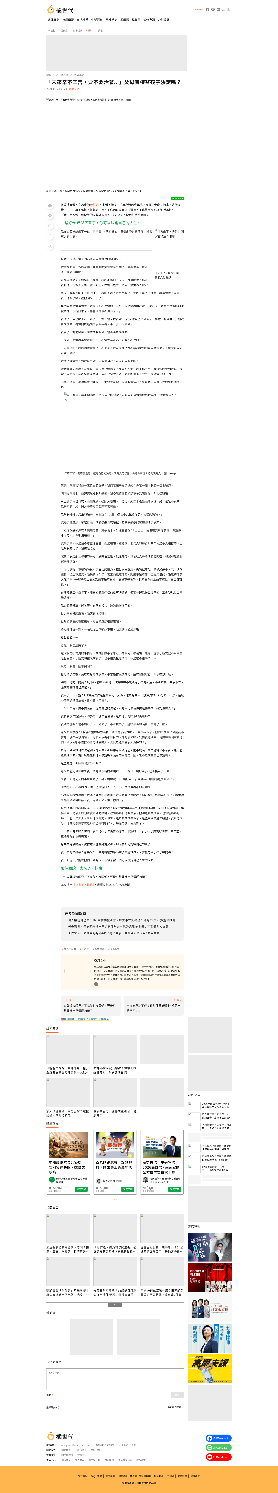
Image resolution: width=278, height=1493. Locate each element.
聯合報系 (158, 1476)
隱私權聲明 (145, 1476)
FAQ (93, 1476)
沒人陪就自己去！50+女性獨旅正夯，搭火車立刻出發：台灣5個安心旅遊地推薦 (216, 1116)
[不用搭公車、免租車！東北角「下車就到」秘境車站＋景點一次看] (194, 1127)
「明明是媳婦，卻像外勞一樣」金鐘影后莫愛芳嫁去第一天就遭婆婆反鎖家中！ (67, 1070)
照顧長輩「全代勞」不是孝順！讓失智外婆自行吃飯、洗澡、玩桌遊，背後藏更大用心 (67, 1292)
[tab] (114, 1199)
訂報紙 (170, 1476)
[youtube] (218, 9)
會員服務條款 (125, 1459)
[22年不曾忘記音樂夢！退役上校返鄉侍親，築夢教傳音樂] (115, 1049)
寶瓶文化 (74, 89)
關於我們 (182, 1476)
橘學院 (136, 20)
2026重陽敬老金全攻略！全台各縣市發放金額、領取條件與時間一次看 (217, 1105)
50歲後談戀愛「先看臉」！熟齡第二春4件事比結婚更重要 (216, 1168)
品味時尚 (111, 20)
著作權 (133, 1476)
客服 (99, 1476)
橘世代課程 (67, 1455)
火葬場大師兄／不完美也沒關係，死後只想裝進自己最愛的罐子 (107, 877)
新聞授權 (110, 1476)
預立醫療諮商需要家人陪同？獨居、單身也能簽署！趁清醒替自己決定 (67, 1249)
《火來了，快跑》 (83, 884)
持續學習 (68, 20)
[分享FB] (50, 205)
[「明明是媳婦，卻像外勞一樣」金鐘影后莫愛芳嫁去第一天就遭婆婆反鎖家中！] (68, 1049)
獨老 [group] (100, 30)
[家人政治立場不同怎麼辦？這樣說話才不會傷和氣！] (68, 1092)
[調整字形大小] (50, 246)
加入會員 (66, 1459)
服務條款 (123, 1476)
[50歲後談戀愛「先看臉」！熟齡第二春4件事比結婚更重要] (194, 1169)
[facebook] (207, 9)
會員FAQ (81, 1455)
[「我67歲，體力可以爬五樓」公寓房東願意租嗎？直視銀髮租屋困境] (115, 1228)
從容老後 (79, 75)
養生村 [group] (51, 30)
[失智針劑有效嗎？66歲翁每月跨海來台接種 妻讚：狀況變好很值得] (115, 1271)
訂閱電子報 (94, 1459)
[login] (223, 9)
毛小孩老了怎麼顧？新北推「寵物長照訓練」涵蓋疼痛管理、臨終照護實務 (217, 1147)
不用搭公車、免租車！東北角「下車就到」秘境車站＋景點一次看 (217, 1126)
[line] (213, 9)
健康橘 (64, 75)
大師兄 (85, 949)
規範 (48, 1395)
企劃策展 (163, 20)
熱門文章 (194, 1094)
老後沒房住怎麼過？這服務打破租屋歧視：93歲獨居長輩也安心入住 (217, 1158)
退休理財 (53, 20)
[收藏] (50, 236)
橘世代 (50, 75)
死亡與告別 (70, 949)
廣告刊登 (82, 1450)
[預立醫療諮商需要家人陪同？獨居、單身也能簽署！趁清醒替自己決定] (68, 1228)
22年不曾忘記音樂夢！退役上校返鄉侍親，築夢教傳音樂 (114, 1070)
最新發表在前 (174, 1407)
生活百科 (97, 20)
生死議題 (99, 949)
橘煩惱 (124, 20)
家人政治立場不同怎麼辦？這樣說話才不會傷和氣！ (67, 1113)
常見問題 (109, 1459)
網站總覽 (195, 1476)
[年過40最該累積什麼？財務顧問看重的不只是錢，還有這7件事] (162, 1271)
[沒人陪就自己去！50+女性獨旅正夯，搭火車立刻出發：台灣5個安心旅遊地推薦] (194, 1117)
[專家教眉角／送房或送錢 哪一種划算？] (115, 1092)
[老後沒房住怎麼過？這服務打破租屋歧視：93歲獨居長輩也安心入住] (194, 1159)
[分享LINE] (50, 215)
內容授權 (95, 1450)
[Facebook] (96, 984)
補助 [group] (90, 30)
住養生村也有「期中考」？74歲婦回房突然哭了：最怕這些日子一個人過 (161, 1249)
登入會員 (79, 1459)
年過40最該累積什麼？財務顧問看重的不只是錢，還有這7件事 (161, 1292)
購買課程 (198, 9)
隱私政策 (141, 1459)
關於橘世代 (67, 1450)
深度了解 (81, 1189)
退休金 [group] (64, 30)
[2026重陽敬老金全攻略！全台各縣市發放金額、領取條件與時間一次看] (194, 1106)
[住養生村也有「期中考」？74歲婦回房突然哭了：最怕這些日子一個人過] (162, 1228)
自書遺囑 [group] (77, 30)
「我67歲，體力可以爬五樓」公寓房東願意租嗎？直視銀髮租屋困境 (114, 1249)
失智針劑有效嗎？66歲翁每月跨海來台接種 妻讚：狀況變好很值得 (115, 1292)
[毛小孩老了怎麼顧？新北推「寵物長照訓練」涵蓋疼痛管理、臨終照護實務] (194, 1148)
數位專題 (149, 20)
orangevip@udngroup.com (75, 1445)
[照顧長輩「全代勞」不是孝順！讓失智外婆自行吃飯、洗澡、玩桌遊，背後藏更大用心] (68, 1271)
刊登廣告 (82, 1476)
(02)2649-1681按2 (104, 1445)
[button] (229, 9)
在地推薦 (82, 20)
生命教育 (114, 949)
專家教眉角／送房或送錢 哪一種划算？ (115, 1113)
